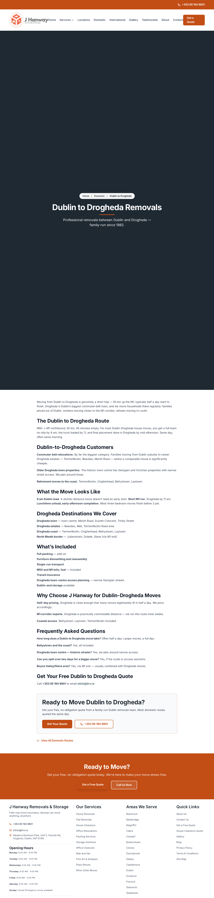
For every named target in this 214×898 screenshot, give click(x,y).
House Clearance (85, 825)
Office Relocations (86, 831)
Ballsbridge (132, 819)
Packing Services (86, 836)
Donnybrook (133, 853)
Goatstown (132, 893)
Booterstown (133, 842)
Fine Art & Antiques (87, 859)
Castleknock (133, 865)
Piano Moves (83, 865)
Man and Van (83, 853)
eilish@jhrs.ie (86, 683)
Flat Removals (84, 819)
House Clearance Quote (189, 831)
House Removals (85, 814)
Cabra (129, 831)
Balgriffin (131, 825)
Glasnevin (131, 887)
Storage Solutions (86, 842)
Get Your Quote (57, 724)
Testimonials (150, 19)
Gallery (133, 19)
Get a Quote (191, 20)
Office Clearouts (85, 848)
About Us (181, 814)
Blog (178, 842)
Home (52, 19)
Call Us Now (124, 784)
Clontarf (130, 836)
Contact (178, 19)
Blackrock (131, 814)
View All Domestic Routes (57, 740)
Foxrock (130, 881)
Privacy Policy (184, 848)
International (117, 19)
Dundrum (131, 876)
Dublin (129, 870)
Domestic (100, 19)
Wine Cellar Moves (86, 870)
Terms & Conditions (187, 853)
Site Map (181, 859)
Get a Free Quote (93, 784)
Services (65, 19)
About (165, 19)
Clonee (130, 848)
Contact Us (182, 819)
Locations (84, 19)
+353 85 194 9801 (96, 724)
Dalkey (130, 859)
